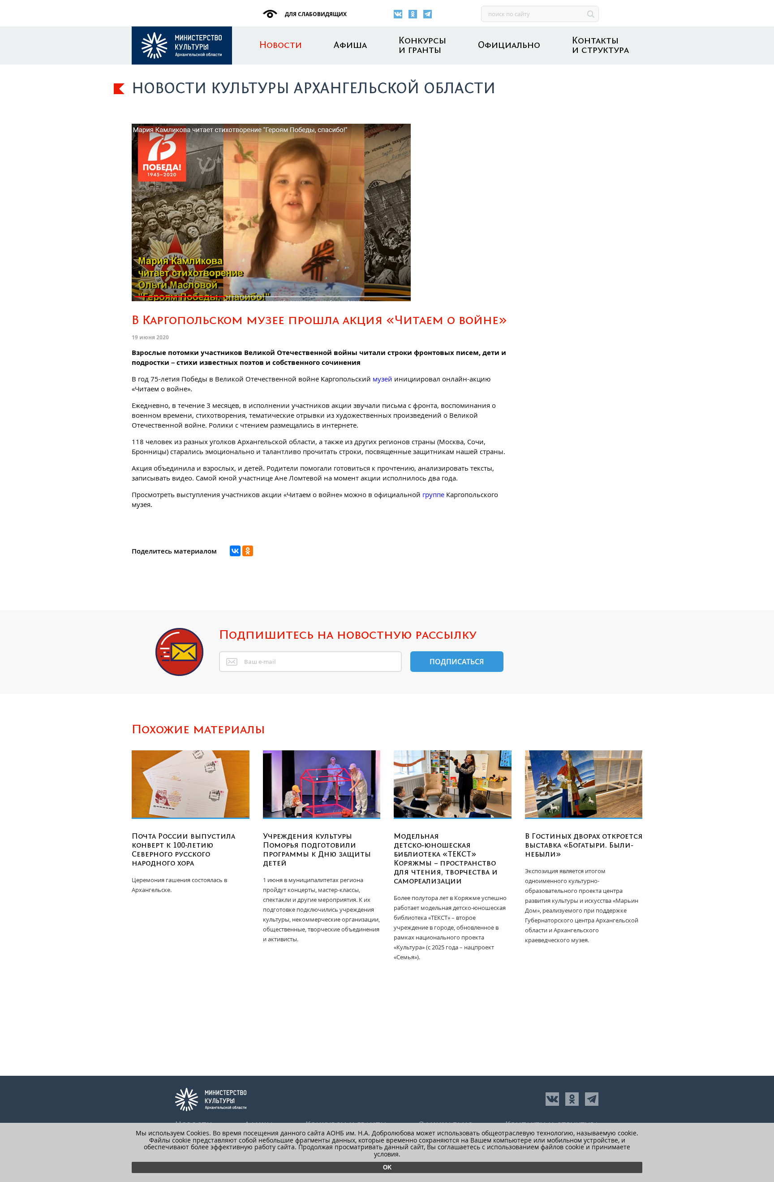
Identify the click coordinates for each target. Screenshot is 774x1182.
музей (382, 378)
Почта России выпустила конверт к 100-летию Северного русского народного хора (183, 849)
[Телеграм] (427, 14)
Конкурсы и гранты (422, 45)
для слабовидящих (315, 14)
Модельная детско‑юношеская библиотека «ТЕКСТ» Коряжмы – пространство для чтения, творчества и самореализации (446, 858)
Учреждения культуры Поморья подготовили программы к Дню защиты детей (317, 849)
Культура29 (182, 45)
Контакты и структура (600, 45)
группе (433, 494)
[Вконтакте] (398, 14)
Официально (509, 45)
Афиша (350, 45)
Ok (387, 1167)
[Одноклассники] (412, 14)
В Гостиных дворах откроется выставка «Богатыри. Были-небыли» (584, 845)
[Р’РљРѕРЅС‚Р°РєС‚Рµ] (235, 551)
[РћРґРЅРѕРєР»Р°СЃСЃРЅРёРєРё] (247, 551)
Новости (280, 45)
